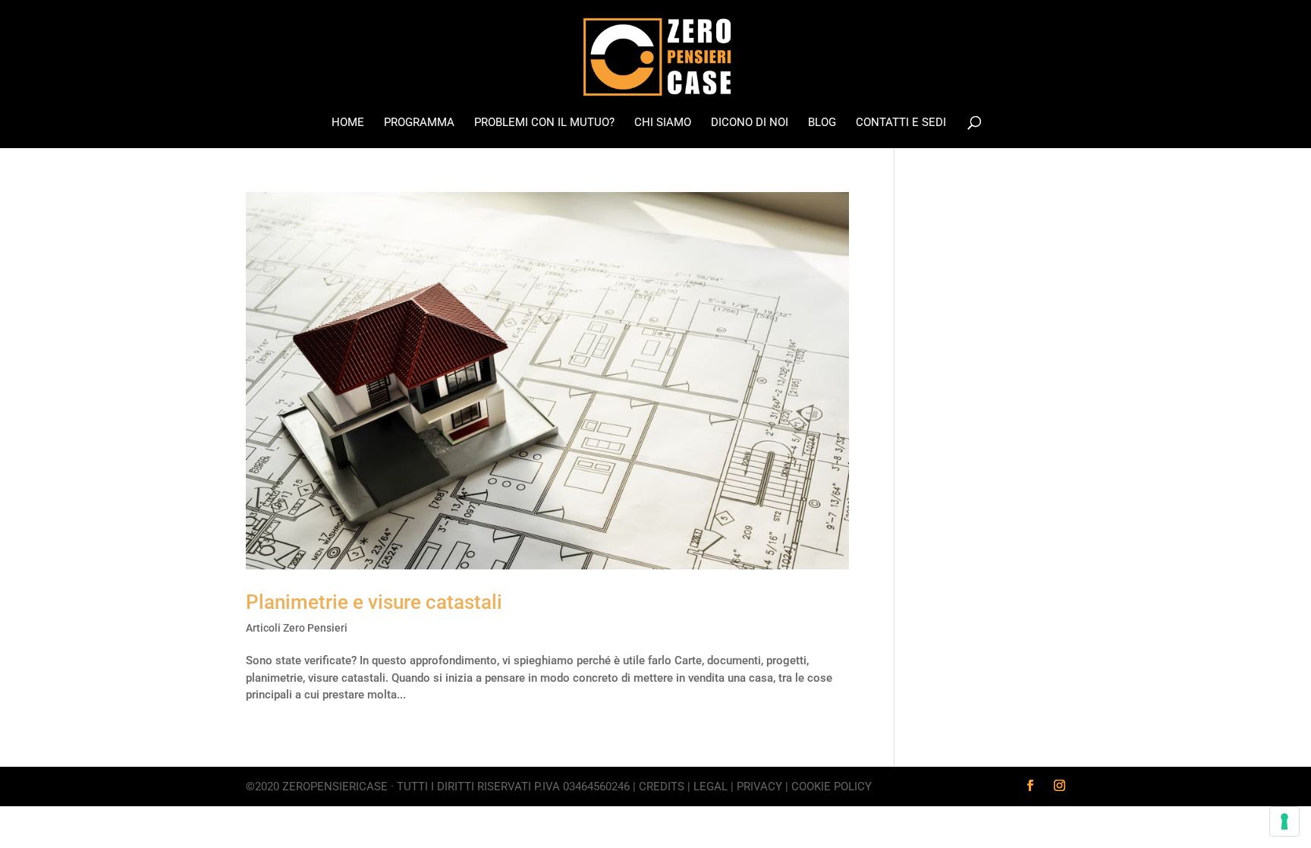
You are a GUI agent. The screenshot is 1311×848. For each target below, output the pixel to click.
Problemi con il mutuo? (544, 123)
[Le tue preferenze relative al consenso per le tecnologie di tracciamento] (1284, 821)
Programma (419, 123)
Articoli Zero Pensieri (296, 628)
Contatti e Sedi (901, 123)
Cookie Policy (831, 786)
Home (348, 123)
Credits (661, 786)
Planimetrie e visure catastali (374, 602)
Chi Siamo (662, 123)
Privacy (759, 786)
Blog (822, 123)
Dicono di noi (749, 123)
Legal (710, 786)
